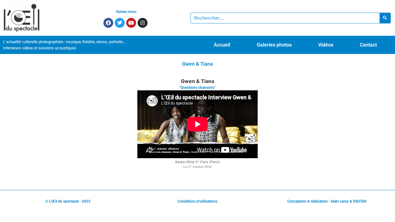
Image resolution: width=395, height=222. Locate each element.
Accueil (222, 45)
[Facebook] (108, 23)
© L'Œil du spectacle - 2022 (67, 201)
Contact (368, 45)
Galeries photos (274, 45)
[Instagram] (143, 23)
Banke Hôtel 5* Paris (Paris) (197, 162)
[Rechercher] (385, 18)
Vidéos (325, 45)
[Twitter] (120, 23)
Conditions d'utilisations (197, 201)
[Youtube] (131, 23)
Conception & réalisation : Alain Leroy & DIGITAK (327, 201)
